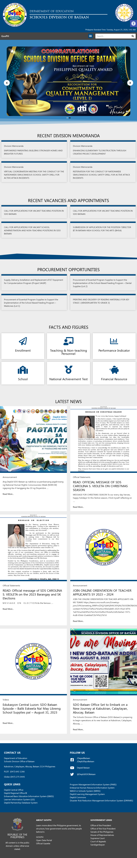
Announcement (10, 477)
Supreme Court (97, 838)
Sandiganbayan (97, 844)
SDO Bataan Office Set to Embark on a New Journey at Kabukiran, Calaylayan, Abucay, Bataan (100, 708)
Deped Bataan (83, 767)
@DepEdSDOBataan (86, 774)
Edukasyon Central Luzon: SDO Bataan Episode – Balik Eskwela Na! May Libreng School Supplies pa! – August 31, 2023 (32, 708)
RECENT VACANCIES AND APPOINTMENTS (68, 200)
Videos (6, 699)
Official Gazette (43, 843)
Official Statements (81, 477)
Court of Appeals (98, 841)
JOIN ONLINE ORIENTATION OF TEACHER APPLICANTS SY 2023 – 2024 (102, 592)
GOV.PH (39, 837)
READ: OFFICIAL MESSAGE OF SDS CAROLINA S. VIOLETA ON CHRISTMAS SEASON (100, 486)
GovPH (5, 36)
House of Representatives (102, 835)
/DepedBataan (83, 758)
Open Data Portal (44, 840)
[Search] (133, 36)
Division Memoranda (13, 145)
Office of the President (100, 825)
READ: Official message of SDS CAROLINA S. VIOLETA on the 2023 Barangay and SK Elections (32, 594)
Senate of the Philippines (101, 831)
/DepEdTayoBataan (85, 761)
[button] (133, 23)
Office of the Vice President (102, 828)
